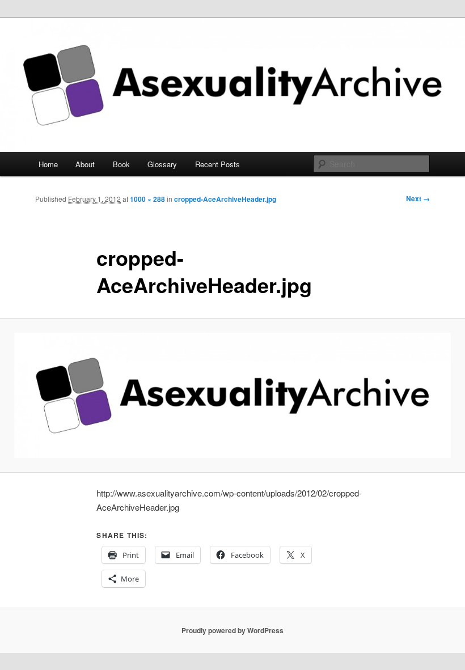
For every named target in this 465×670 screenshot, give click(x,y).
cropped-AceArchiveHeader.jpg (225, 199)
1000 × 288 (147, 199)
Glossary (162, 164)
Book (121, 164)
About (85, 164)
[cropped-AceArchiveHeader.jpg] (232, 396)
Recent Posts (217, 164)
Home (48, 164)
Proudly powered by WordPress (232, 630)
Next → (418, 198)
